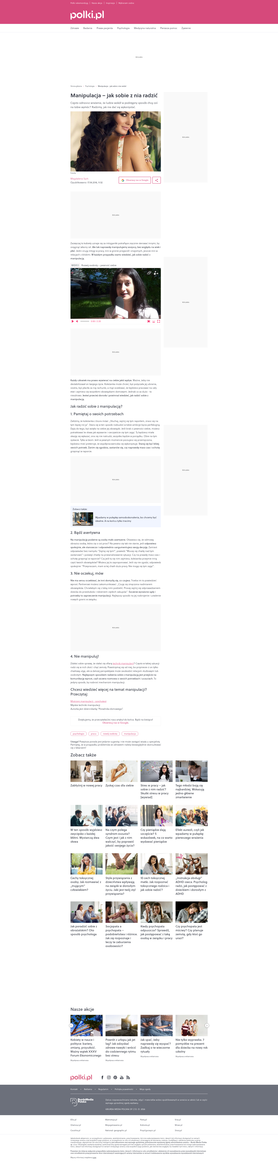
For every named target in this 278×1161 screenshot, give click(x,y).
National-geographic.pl (116, 1130)
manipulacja (130, 733)
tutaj (94, 1157)
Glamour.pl (75, 1125)
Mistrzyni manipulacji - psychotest (88, 701)
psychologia (78, 733)
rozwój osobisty (110, 733)
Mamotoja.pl (111, 1119)
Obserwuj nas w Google (136, 180)
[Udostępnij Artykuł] (156, 180)
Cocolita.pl (75, 1130)
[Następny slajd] (207, 1025)
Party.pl (143, 1119)
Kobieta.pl (145, 1125)
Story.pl (178, 1130)
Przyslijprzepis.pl (148, 1130)
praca (93, 733)
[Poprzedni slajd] (71, 1025)
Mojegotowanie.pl (113, 1125)
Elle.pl (73, 1119)
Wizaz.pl (178, 1125)
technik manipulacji (123, 663)
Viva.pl (178, 1119)
